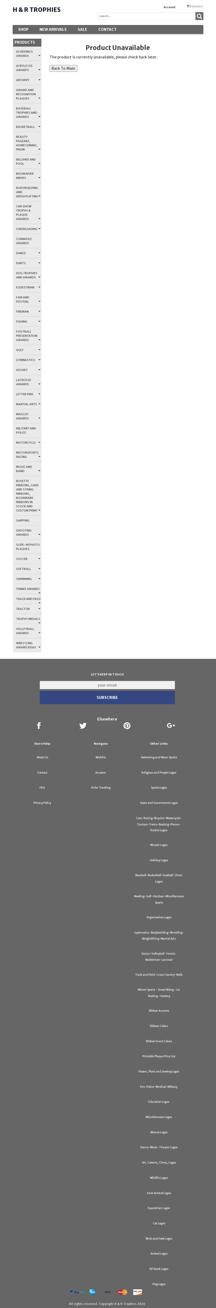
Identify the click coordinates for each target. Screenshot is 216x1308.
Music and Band (24, 469)
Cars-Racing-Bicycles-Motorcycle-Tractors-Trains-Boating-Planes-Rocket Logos (159, 824)
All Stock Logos (158, 1269)
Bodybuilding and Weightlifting (27, 192)
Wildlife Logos (159, 1178)
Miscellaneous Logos (159, 1117)
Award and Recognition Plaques (26, 94)
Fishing (21, 321)
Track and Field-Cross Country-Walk (159, 974)
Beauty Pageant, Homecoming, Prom (27, 143)
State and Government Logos (159, 803)
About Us (42, 757)
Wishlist (101, 757)
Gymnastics (25, 360)
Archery (22, 80)
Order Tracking (100, 787)
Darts (21, 263)
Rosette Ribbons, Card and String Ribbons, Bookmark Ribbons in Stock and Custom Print (27, 495)
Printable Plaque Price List (158, 1056)
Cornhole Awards (24, 241)
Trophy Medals (28, 619)
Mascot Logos (159, 1132)
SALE (82, 29)
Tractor (23, 609)
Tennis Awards (28, 589)
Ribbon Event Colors (159, 1041)
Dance (21, 253)
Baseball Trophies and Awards (26, 113)
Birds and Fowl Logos (159, 1238)
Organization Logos (158, 917)
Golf (20, 350)
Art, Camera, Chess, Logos (159, 1162)
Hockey (22, 370)
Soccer (21, 559)
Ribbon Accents (159, 1011)
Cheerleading (26, 229)
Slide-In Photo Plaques (28, 547)
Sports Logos (159, 787)
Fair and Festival (22, 299)
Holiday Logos (159, 860)
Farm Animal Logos (159, 1193)
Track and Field (28, 599)
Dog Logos (159, 1284)
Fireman (22, 311)
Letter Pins (24, 394)
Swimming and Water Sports (159, 757)
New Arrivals (53, 29)
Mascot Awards (22, 416)
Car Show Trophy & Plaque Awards (24, 212)
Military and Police (26, 430)
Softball (23, 569)
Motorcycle (26, 442)
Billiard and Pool (26, 162)
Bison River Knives (25, 176)
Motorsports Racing (27, 455)
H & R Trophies (37, 9)
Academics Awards (24, 54)
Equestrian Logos (159, 1208)
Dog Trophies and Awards (26, 275)
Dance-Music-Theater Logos (159, 1147)
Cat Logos (159, 1223)
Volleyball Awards (25, 631)
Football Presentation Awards (26, 336)
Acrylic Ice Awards (24, 68)
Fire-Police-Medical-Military (159, 1087)
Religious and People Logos (158, 772)
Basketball (25, 127)
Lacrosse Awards (23, 382)
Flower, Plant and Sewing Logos (159, 1071)
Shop (23, 29)
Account (169, 7)
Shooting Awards (24, 533)
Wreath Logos (159, 845)
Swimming (24, 579)
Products (24, 42)
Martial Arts (26, 404)
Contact (107, 29)
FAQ (42, 787)
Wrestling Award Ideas (26, 645)
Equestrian (25, 287)
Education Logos (158, 1102)
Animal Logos (159, 1253)
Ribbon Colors (159, 1026)
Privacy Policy (42, 803)
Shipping (23, 520)
